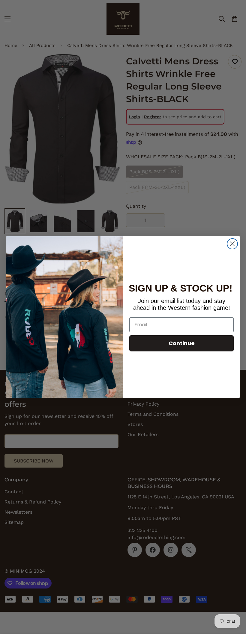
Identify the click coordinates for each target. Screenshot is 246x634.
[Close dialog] (232, 244)
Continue (182, 343)
